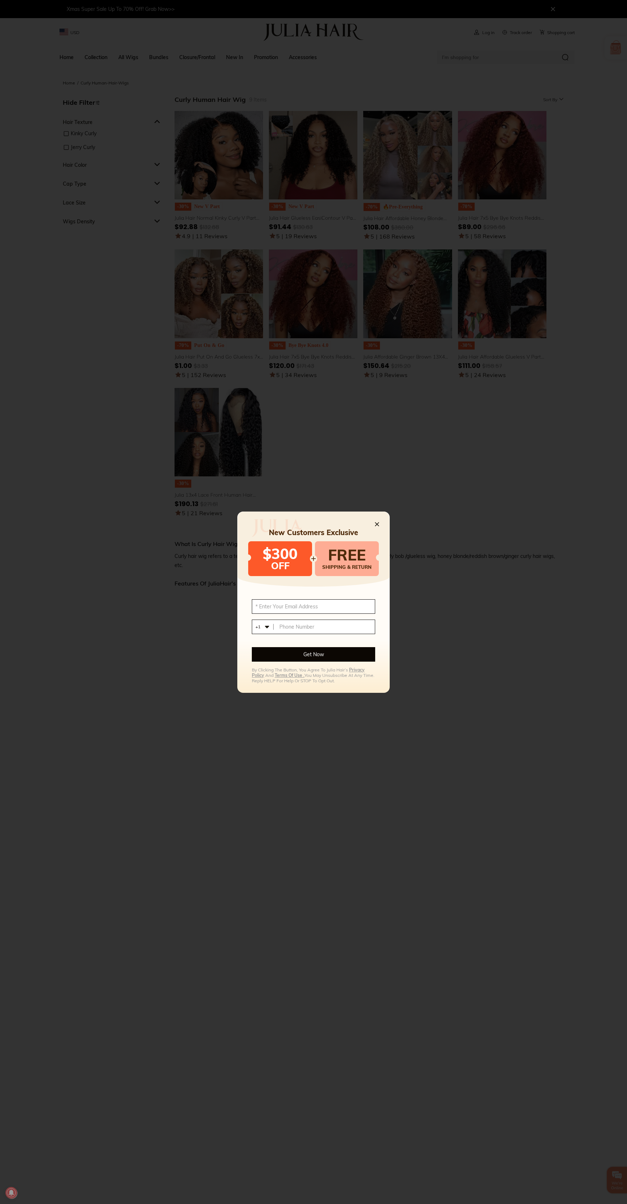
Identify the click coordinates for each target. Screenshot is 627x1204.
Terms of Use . (289, 675)
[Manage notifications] (11, 1193)
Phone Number (296, 626)
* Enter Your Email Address (286, 606)
